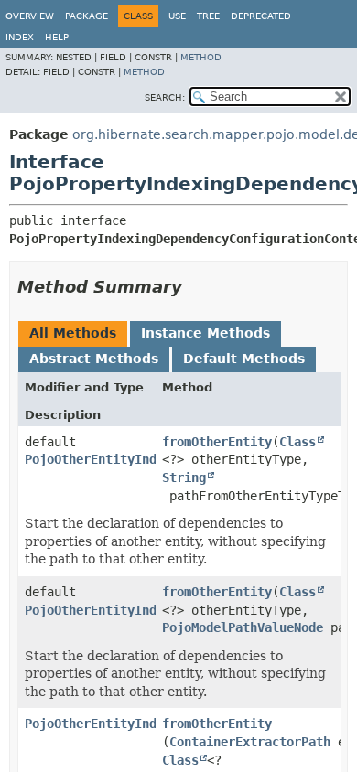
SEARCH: (165, 97)
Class (297, 441)
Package (86, 16)
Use (177, 16)
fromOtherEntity (217, 441)
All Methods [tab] (72, 333)
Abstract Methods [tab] (93, 358)
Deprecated (261, 16)
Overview (29, 16)
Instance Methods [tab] (205, 333)
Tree (208, 16)
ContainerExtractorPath (249, 741)
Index (19, 37)
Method (201, 57)
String (184, 477)
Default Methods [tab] (244, 358)
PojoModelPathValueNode (242, 627)
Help (57, 37)
